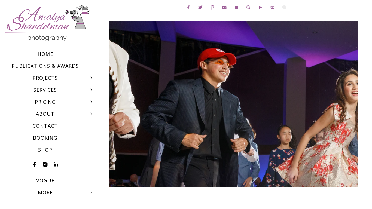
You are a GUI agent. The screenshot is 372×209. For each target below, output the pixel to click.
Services (45, 90)
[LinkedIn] (55, 164)
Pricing (45, 102)
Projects (45, 78)
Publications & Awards (45, 66)
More (45, 192)
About (45, 113)
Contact (45, 125)
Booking (45, 137)
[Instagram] (45, 164)
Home (45, 54)
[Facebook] (34, 164)
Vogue (45, 180)
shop (45, 149)
